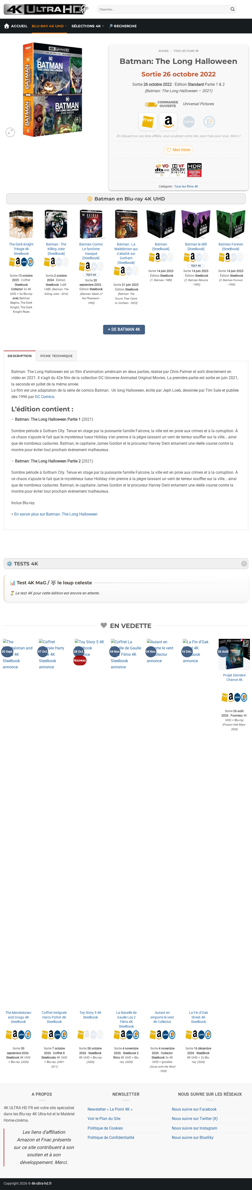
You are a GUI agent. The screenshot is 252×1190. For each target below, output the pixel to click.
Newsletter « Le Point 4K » (110, 1109)
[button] (10, 132)
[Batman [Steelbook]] (161, 224)
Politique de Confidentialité (111, 1137)
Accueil (19, 26)
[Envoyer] (232, 9)
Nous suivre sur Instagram (194, 1128)
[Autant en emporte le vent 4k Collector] (162, 823)
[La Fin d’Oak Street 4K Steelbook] (198, 823)
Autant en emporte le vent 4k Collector (162, 1017)
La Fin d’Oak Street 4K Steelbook (198, 1017)
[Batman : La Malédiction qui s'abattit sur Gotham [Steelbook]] (126, 224)
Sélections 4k (86, 26)
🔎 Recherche (123, 26)
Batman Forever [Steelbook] (231, 246)
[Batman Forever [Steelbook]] (231, 224)
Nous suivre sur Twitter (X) (195, 1118)
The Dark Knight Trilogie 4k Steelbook (21, 249)
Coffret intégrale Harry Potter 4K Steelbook (54, 1017)
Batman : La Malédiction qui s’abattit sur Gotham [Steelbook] (126, 253)
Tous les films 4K (186, 51)
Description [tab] (20, 356)
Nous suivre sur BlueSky (193, 1137)
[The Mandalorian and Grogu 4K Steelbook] (18, 823)
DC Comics (44, 396)
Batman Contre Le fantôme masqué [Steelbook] (91, 251)
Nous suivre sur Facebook (194, 1109)
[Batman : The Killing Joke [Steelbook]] (56, 224)
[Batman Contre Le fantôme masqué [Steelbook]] (91, 224)
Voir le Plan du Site (104, 1118)
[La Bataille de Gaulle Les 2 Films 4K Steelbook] (126, 823)
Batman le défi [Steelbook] (196, 246)
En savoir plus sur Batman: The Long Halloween (55, 514)
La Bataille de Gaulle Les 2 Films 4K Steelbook (126, 1020)
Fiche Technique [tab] (56, 356)
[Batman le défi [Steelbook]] (196, 224)
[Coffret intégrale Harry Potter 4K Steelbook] (54, 823)
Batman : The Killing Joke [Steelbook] (56, 249)
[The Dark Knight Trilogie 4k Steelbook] (21, 224)
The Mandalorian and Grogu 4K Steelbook (18, 1017)
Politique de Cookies (105, 1128)
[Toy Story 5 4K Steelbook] (90, 823)
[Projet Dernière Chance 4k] (234, 654)
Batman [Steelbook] (160, 246)
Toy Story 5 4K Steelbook (90, 1015)
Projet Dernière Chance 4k (234, 677)
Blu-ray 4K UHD (48, 26)
